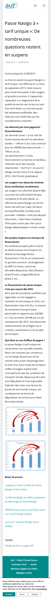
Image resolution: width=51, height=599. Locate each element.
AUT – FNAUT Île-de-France (24, 560)
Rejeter (22, 594)
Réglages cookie (24, 572)
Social (33, 564)
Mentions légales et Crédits (24, 568)
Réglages (34, 594)
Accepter (9, 594)
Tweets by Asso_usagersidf (19, 545)
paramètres (42, 589)
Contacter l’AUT (19, 564)
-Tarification (23, 62)
